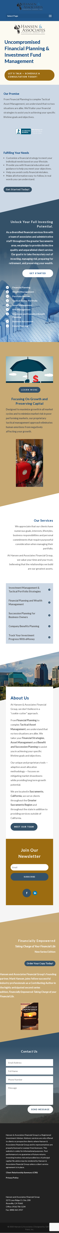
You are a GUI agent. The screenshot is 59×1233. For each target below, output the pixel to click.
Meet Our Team (24, 827)
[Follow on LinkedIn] (35, 893)
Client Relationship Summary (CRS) (22, 1172)
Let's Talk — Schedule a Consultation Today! (24, 75)
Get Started (38, 273)
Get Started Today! (18, 189)
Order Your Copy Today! (40, 963)
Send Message (40, 1109)
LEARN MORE (29, 390)
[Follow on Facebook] (27, 893)
